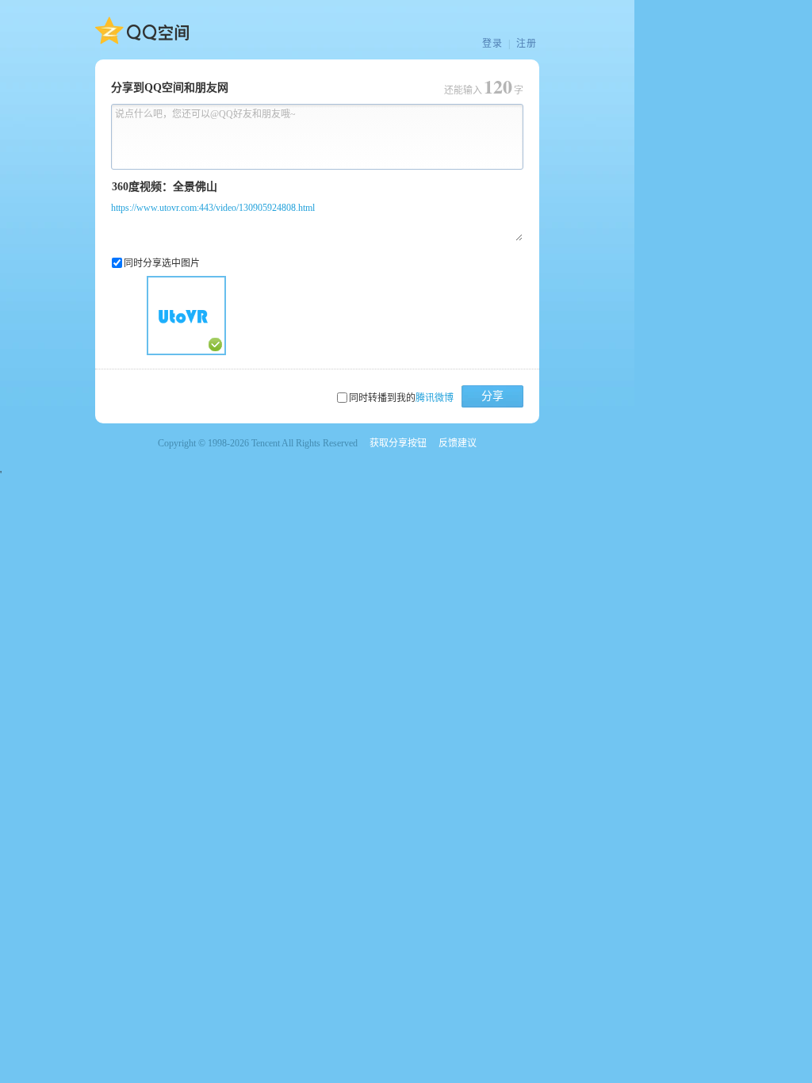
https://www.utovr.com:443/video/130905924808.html (213, 207)
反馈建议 (458, 443)
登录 (492, 43)
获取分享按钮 (398, 443)
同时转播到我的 (401, 398)
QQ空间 (142, 31)
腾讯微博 (435, 398)
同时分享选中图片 (162, 263)
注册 (526, 43)
